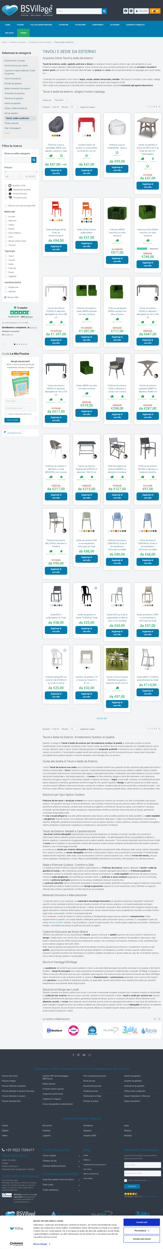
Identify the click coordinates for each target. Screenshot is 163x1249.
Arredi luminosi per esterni (16, 65)
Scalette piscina (90, 1091)
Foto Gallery (88, 1178)
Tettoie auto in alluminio (135, 1091)
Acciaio (11, 216)
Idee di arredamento (91, 1174)
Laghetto (47, 1135)
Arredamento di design (14, 60)
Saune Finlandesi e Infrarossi (137, 1096)
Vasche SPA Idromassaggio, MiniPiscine (56, 1077)
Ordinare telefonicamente (54, 1166)
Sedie (11, 264)
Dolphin (5, 1130)
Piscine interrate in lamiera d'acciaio (18, 1091)
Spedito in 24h (19, 185)
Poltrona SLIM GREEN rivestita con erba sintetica (147, 232)
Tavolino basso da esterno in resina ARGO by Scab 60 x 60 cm (86, 147)
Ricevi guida (12, 420)
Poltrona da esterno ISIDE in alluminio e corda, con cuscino (117, 388)
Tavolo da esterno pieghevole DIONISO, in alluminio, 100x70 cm (86, 469)
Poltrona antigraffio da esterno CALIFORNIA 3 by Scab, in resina (56, 680)
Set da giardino (11, 113)
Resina (11, 229)
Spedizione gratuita (22, 189)
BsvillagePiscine (15, 433)
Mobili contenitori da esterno (17, 88)
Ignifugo (12, 291)
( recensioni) (150, 1196)
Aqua (126, 1125)
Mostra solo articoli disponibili (21, 205)
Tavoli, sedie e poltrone (17, 118)
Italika (4, 1135)
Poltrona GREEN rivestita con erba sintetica (117, 232)
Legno (11, 225)
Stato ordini (48, 1184)
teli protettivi (58, 922)
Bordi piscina (89, 1081)
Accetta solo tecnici (142, 1239)
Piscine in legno (9, 1081)
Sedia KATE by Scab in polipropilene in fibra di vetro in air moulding (117, 617)
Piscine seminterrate (11, 1101)
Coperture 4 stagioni (52, 1099)
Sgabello (12, 276)
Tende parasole (11, 123)
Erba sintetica (14, 233)
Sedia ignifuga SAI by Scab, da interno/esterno (56, 232)
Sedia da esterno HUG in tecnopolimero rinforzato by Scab (86, 543)
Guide (85, 1155)
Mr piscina (47, 1125)
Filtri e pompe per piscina (94, 1076)
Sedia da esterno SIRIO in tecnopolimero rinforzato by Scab (148, 617)
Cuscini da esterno (12, 78)
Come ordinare (49, 1155)
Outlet (7, 133)
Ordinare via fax (50, 1161)
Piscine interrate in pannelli (14, 1086)
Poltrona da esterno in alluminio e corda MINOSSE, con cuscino (56, 469)
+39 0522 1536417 (19, 1150)
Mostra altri (102, 718)
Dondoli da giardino (13, 83)
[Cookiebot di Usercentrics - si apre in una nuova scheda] (16, 1244)
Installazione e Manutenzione (94, 1165)
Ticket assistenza (50, 1190)
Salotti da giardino (12, 103)
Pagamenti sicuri (14, 1156)
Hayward (87, 1130)
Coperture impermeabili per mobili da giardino (19, 72)
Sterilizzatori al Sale (92, 1096)
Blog (86, 1150)
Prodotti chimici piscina (53, 1089)
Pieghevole (13, 287)
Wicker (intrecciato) (17, 241)
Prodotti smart (20, 198)
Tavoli (11, 256)
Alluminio (12, 220)
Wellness (86, 1160)
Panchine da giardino (13, 98)
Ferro (10, 237)
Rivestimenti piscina (92, 1086)
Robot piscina (49, 1084)
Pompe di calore (91, 1101)
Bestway (128, 1135)
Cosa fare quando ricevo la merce (58, 1179)
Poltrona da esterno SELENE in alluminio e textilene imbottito (148, 469)
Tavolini (11, 260)
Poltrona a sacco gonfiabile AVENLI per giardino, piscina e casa (56, 147)
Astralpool (88, 1125)
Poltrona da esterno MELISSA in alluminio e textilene (56, 543)
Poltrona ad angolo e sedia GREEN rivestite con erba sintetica (87, 311)
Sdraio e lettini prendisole (15, 108)
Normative (87, 1169)
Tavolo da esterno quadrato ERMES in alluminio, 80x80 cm (148, 388)
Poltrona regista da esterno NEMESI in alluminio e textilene (117, 469)
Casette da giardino (133, 1081)
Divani (11, 272)
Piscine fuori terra (10, 1076)
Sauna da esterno (132, 1101)
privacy (29, 414)
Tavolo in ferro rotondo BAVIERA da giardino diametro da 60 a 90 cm (117, 680)
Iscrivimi (132, 1186)
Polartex (46, 1130)
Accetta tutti (141, 1222)
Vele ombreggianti (12, 128)
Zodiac (5, 1125)
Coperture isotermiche (53, 1094)
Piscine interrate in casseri (13, 1096)
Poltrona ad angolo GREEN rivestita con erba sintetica (117, 311)
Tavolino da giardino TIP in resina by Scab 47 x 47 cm (86, 680)
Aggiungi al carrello (56, 172)
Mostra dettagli (40, 1244)
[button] (141, 11)
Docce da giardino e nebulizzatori (58, 1104)
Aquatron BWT (89, 1135)
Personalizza (140, 1230)
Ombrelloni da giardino (14, 93)
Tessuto (12, 245)
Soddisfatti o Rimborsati (20, 1176)
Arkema (127, 1130)
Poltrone (12, 268)
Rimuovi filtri (13, 297)
